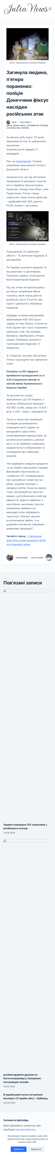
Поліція (44, 125)
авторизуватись (26, 1129)
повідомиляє (23, 161)
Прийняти (19, 1149)
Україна (25, 128)
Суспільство (13, 128)
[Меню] (50, 8)
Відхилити (36, 1149)
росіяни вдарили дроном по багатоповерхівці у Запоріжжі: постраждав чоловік (22, 1078)
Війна (9, 125)
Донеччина (19, 125)
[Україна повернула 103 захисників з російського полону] (27, 704)
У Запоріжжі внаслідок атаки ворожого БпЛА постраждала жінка (26, 540)
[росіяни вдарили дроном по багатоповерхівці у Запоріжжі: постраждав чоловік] (27, 954)
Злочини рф (32, 125)
